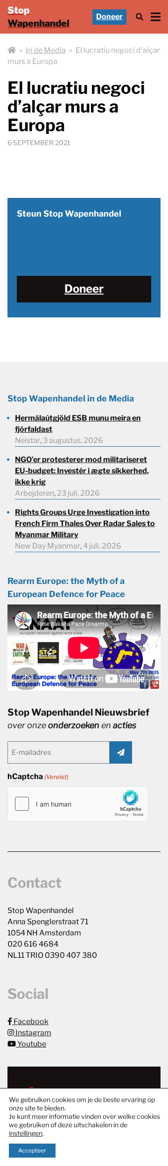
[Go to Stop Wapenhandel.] (11, 50)
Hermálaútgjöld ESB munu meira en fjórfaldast (78, 424)
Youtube (31, 1044)
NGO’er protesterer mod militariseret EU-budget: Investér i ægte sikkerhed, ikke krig (82, 470)
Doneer (109, 16)
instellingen (25, 1133)
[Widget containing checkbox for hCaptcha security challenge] (77, 804)
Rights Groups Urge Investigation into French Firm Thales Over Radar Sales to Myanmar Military (85, 523)
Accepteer (32, 1150)
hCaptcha (38, 776)
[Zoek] (139, 17)
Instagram (32, 1032)
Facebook (30, 1021)
